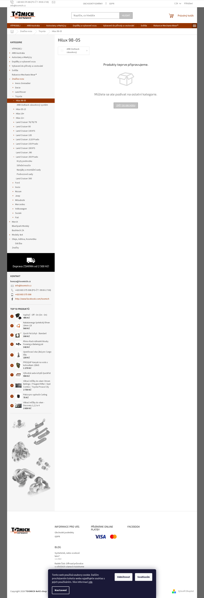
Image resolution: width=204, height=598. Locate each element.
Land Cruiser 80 (23, 126)
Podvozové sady (25, 174)
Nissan (18, 191)
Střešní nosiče (24, 165)
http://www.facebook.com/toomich (32, 299)
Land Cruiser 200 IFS (25, 148)
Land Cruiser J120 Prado (27, 139)
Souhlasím (143, 577)
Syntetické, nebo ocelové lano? (67, 555)
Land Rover (20, 92)
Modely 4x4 (17, 234)
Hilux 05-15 (21, 109)
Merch (15, 222)
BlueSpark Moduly (20, 226)
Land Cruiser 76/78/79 (26, 122)
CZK (176, 3)
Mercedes (20, 204)
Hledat (126, 15)
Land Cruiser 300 (24, 178)
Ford (17, 182)
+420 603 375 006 (23, 294)
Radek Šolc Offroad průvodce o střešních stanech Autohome (69, 565)
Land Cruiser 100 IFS (25, 131)
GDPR (111, 3)
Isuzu (17, 187)
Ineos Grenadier (23, 83)
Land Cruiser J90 (24, 152)
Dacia (17, 87)
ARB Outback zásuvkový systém (32, 105)
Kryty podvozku (24, 161)
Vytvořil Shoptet (186, 591)
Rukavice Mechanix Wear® (24, 74)
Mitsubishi (20, 200)
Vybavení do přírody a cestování (27, 66)
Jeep (17, 196)
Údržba (18, 243)
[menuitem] (15, 25)
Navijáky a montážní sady (29, 170)
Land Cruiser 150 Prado (27, 144)
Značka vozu (18, 79)
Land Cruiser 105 (24, 135)
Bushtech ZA (18, 230)
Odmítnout (123, 577)
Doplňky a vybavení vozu (24, 61)
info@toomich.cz (23, 285)
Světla (15, 70)
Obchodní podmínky (93, 3)
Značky (15, 247)
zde (90, 582)
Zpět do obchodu (125, 105)
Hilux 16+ (20, 113)
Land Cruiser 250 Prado (27, 157)
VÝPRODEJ (17, 48)
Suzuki (18, 213)
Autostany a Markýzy (22, 57)
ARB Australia (18, 53)
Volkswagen (21, 208)
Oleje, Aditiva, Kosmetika (24, 239)
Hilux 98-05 (21, 100)
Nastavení (61, 590)
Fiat (17, 217)
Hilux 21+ (20, 118)
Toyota (18, 96)
